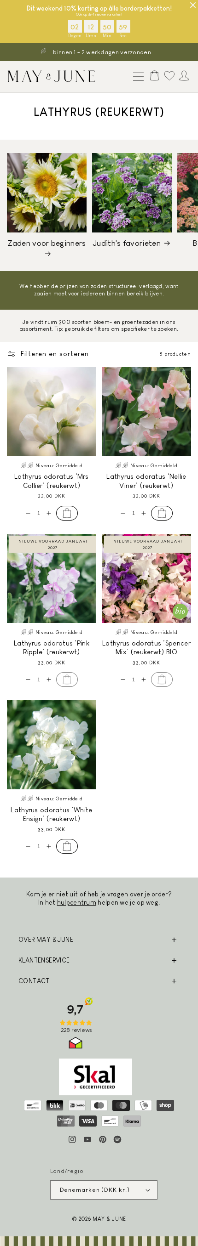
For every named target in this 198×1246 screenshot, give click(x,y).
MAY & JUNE (109, 1219)
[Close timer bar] (193, 5)
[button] (136, 77)
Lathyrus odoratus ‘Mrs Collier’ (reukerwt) (51, 480)
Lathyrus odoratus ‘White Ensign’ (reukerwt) (51, 814)
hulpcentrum (76, 902)
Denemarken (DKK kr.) (95, 1189)
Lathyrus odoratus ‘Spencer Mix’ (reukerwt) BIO (146, 647)
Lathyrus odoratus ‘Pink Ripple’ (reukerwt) (51, 647)
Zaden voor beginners (47, 243)
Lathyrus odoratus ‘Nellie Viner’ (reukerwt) (146, 480)
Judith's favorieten (127, 243)
